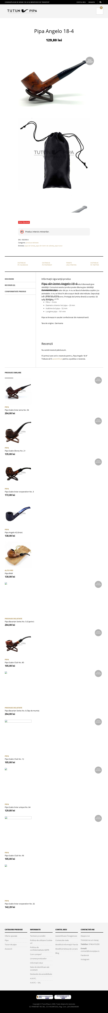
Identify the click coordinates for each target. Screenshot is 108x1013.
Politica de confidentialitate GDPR (39, 948)
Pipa (7, 407)
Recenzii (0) (10, 285)
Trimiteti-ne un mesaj (89, 940)
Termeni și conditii (37, 936)
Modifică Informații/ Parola (66, 944)
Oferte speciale (11, 936)
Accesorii (8, 949)
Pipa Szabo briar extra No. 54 (17, 410)
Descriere (9, 279)
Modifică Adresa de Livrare (66, 949)
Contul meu (81, 2)
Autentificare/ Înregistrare (66, 936)
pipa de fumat (30, 246)
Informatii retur (36, 963)
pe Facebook (23, 264)
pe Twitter (94, 264)
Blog (57, 953)
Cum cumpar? (36, 954)
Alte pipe (9, 570)
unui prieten (71, 264)
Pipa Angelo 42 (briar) (13, 532)
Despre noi (85, 936)
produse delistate (32, 243)
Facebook (85, 955)
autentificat (57, 359)
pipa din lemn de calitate (45, 246)
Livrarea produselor (38, 958)
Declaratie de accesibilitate (41, 974)
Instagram (85, 959)
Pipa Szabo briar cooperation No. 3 (19, 491)
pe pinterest (47, 264)
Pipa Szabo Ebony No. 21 (15, 450)
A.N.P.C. (33, 978)
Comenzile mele (62, 940)
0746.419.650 (94, 944)
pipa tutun (58, 246)
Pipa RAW (9, 573)
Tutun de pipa (10, 944)
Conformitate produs (15, 291)
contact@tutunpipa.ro (90, 951)
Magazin (91, 2)
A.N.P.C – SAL (35, 982)
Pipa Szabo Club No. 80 (14, 662)
